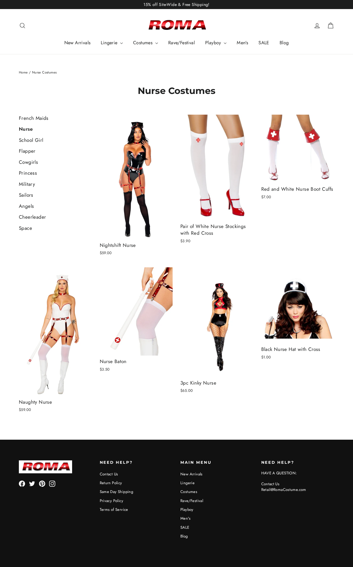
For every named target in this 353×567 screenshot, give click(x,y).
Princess (28, 173)
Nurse (26, 129)
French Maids (34, 118)
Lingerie (110, 42)
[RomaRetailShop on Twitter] (32, 483)
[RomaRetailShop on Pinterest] (42, 483)
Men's (242, 42)
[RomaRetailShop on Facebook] (22, 483)
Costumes (143, 42)
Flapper (27, 151)
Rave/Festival (181, 42)
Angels (26, 206)
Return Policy (111, 483)
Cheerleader (32, 216)
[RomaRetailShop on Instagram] (52, 483)
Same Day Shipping (116, 492)
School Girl (31, 140)
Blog (284, 42)
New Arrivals (77, 42)
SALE (263, 42)
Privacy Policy (112, 501)
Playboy (213, 42)
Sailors (26, 195)
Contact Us (109, 474)
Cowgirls (28, 162)
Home (23, 72)
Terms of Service (114, 509)
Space (25, 228)
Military (27, 184)
